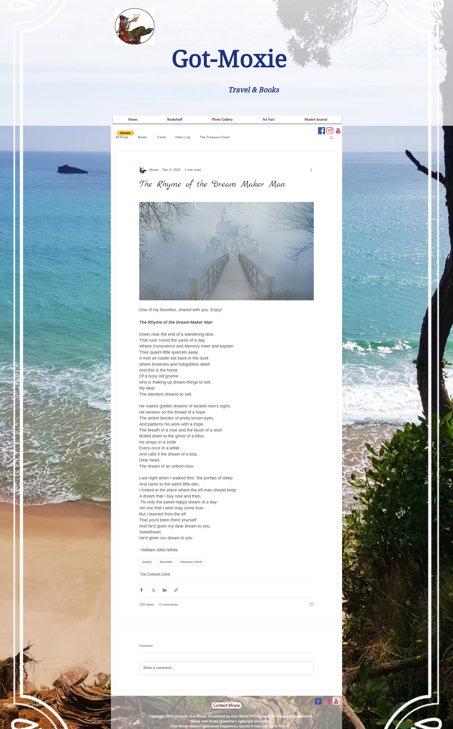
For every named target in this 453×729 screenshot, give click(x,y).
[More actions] (311, 169)
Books (142, 137)
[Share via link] (176, 590)
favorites (166, 562)
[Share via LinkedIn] (164, 590)
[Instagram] (329, 130)
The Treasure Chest (215, 137)
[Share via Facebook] (141, 590)
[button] (331, 137)
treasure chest (191, 562)
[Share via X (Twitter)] (153, 590)
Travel (161, 137)
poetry (147, 562)
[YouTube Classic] (338, 130)
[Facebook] (321, 130)
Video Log (182, 137)
